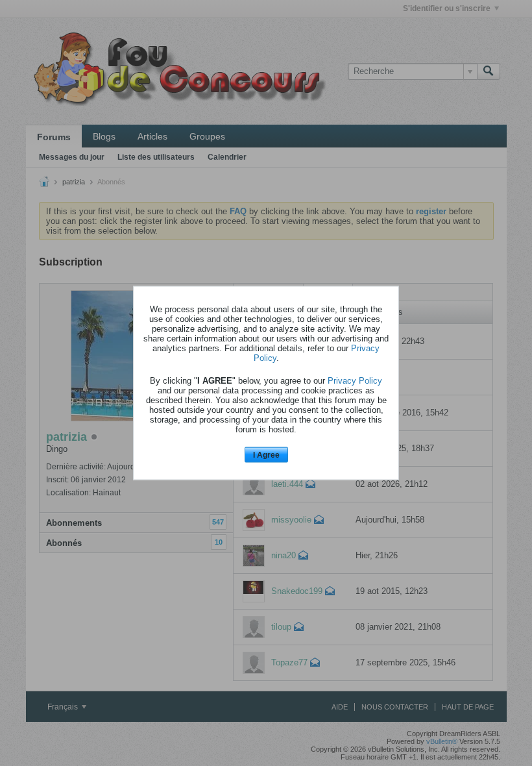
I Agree (266, 454)
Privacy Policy (355, 380)
